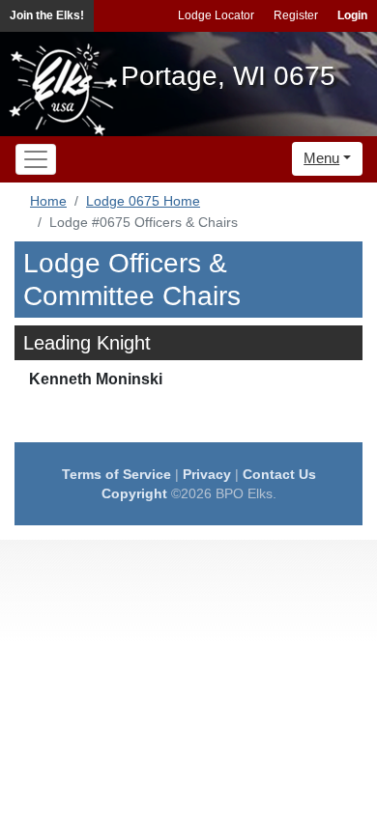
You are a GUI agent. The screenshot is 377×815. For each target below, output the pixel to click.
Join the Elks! (47, 15)
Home (48, 201)
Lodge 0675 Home (143, 201)
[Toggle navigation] (35, 159)
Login (352, 15)
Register (296, 15)
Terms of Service (116, 474)
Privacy (207, 474)
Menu (321, 158)
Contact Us (279, 474)
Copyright (134, 493)
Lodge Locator (216, 15)
